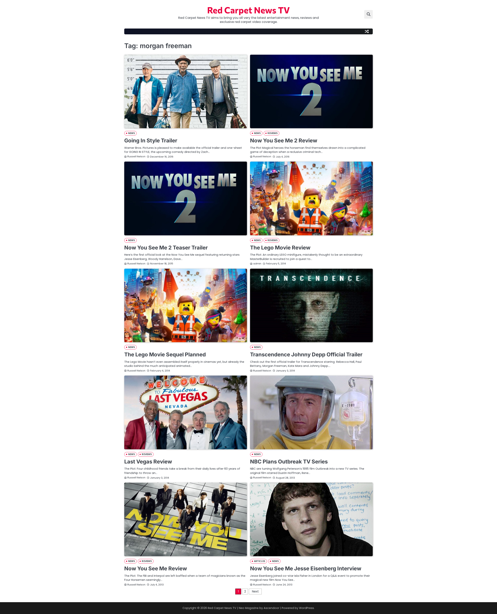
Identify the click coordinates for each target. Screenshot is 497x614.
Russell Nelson (136, 156)
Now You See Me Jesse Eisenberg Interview (305, 568)
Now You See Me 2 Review (283, 140)
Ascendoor (271, 608)
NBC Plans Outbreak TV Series (289, 461)
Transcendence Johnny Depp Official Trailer (306, 354)
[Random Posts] (367, 31)
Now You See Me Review (155, 568)
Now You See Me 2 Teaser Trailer (166, 247)
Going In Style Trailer (150, 140)
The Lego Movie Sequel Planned (165, 354)
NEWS (131, 133)
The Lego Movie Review (280, 247)
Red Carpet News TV (248, 9)
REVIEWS (273, 133)
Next (255, 591)
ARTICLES (259, 561)
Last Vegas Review (148, 461)
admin (257, 263)
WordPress (306, 608)
